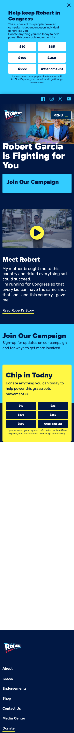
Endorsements (14, 688)
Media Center (13, 718)
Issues (7, 678)
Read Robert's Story (18, 310)
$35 (52, 46)
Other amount (52, 68)
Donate (8, 728)
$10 (22, 46)
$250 (51, 57)
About (7, 668)
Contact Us (11, 708)
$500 (22, 68)
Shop (6, 698)
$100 (22, 57)
